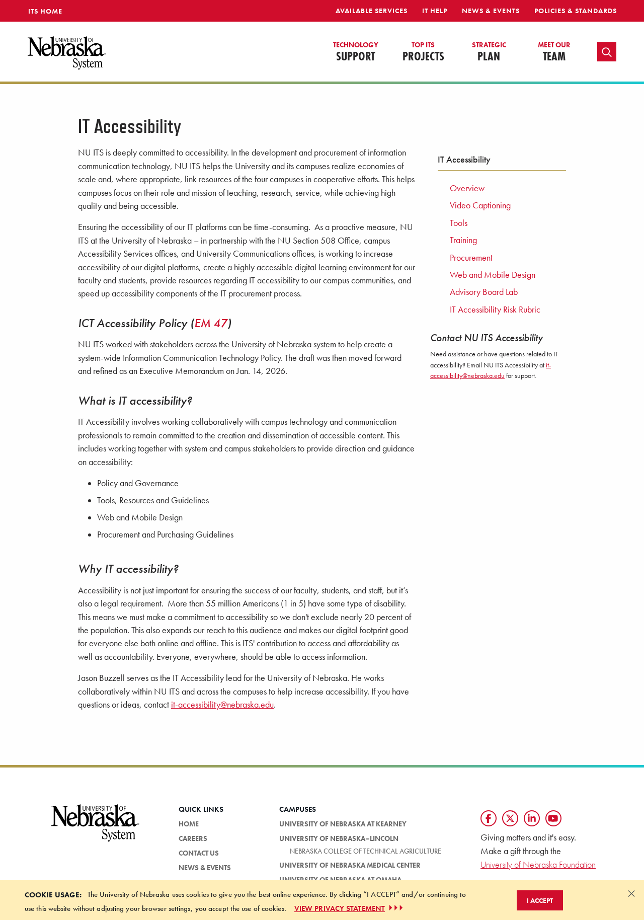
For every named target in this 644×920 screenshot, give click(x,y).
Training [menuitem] (463, 240)
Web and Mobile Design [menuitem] (492, 274)
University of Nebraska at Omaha (340, 879)
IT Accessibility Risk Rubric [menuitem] (495, 309)
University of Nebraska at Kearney (343, 823)
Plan (489, 52)
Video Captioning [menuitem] (480, 205)
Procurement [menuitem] (471, 257)
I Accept (540, 899)
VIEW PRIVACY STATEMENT (339, 908)
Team (554, 52)
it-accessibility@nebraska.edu (222, 704)
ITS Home (45, 11)
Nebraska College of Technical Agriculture (365, 851)
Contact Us (199, 853)
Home (189, 823)
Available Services (372, 10)
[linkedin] (532, 818)
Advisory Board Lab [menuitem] (484, 291)
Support (355, 52)
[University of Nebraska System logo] (96, 829)
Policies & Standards (575, 10)
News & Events (491, 10)
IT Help (434, 10)
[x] (510, 818)
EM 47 (210, 323)
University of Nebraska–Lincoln (338, 838)
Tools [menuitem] (458, 222)
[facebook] (488, 818)
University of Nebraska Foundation (538, 864)
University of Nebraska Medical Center (350, 865)
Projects (423, 52)
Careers (193, 838)
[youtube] (553, 818)
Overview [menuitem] (467, 188)
